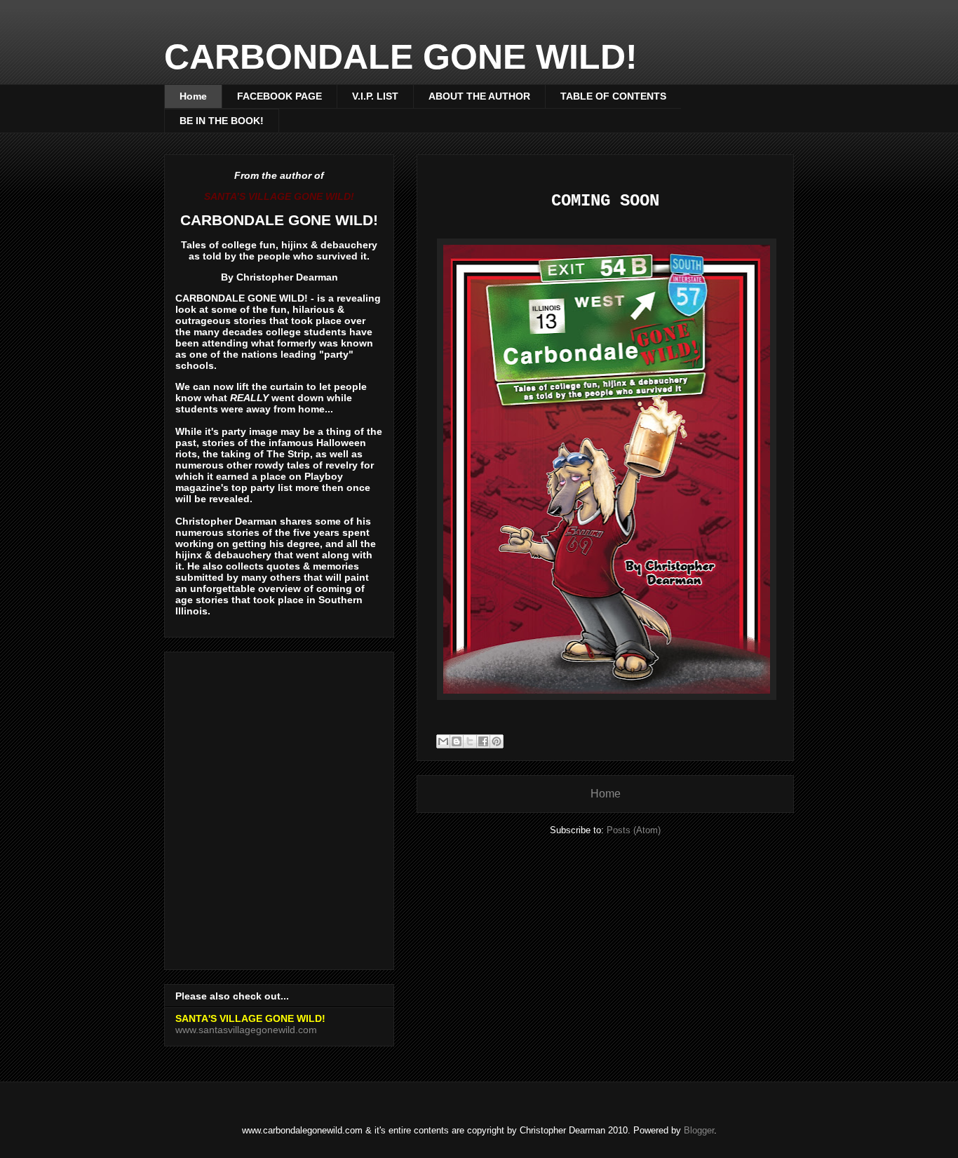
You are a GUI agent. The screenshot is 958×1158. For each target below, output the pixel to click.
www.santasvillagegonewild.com (246, 1029)
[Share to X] (470, 741)
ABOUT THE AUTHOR (479, 96)
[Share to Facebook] (483, 741)
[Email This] (443, 741)
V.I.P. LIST (375, 96)
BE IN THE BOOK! (222, 120)
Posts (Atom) (634, 830)
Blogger (699, 1130)
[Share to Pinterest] (497, 741)
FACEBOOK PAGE (279, 96)
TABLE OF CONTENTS (613, 96)
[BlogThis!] (457, 741)
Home (193, 96)
